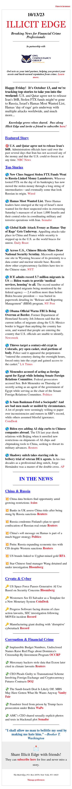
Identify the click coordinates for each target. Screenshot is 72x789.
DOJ (30, 681)
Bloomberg (36, 567)
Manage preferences (36, 779)
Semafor (47, 220)
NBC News (24, 160)
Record (31, 616)
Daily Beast (21, 243)
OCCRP (55, 654)
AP (62, 466)
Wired (31, 193)
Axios (33, 502)
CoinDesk (11, 421)
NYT (30, 269)
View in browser (62, 6)
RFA (62, 555)
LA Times (26, 364)
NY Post (50, 303)
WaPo (39, 708)
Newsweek (11, 337)
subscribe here (26, 759)
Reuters (33, 447)
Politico (47, 394)
